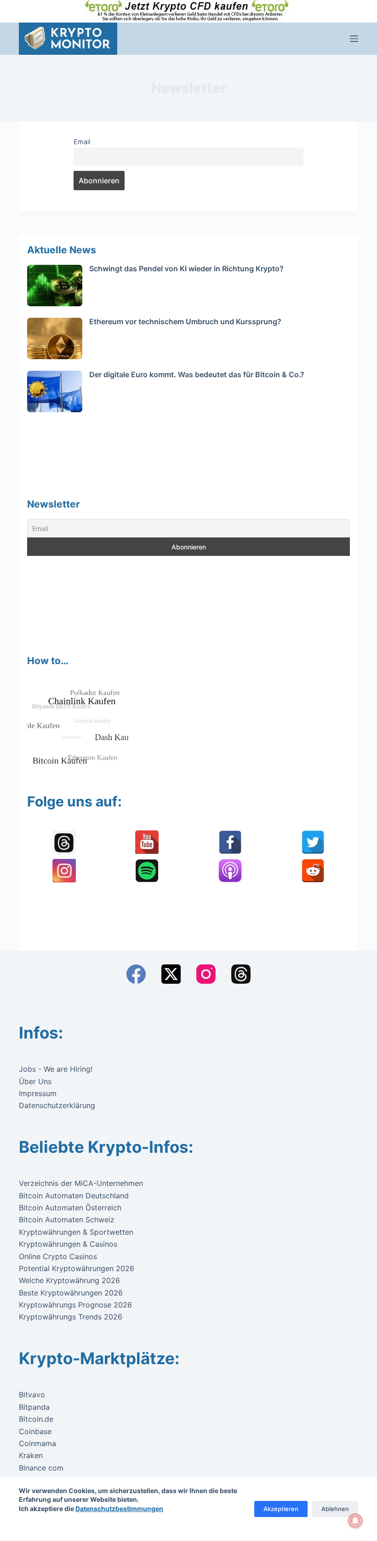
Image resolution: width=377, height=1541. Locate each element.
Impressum (38, 1093)
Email (82, 142)
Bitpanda (34, 1407)
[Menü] (354, 39)
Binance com (41, 1467)
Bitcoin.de (36, 1419)
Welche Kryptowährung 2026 (69, 1280)
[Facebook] (136, 974)
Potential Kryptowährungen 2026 (76, 1268)
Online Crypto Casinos (58, 1256)
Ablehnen (335, 1508)
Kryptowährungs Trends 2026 (70, 1316)
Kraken (31, 1455)
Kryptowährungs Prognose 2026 (75, 1304)
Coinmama (37, 1443)
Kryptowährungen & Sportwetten (76, 1232)
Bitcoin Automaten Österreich (70, 1207)
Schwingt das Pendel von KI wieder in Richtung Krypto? (186, 268)
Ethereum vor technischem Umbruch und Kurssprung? (185, 321)
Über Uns (35, 1081)
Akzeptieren (280, 1508)
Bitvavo (32, 1394)
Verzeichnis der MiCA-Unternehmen (81, 1183)
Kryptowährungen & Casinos (68, 1244)
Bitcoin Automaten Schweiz (66, 1219)
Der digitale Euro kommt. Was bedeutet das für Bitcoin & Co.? (196, 374)
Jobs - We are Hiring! (55, 1069)
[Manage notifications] (355, 1520)
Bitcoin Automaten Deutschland (74, 1195)
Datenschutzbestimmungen (119, 1508)
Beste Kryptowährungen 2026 (71, 1292)
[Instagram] (206, 974)
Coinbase (35, 1431)
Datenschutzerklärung (57, 1105)
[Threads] (241, 974)
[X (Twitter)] (171, 974)
